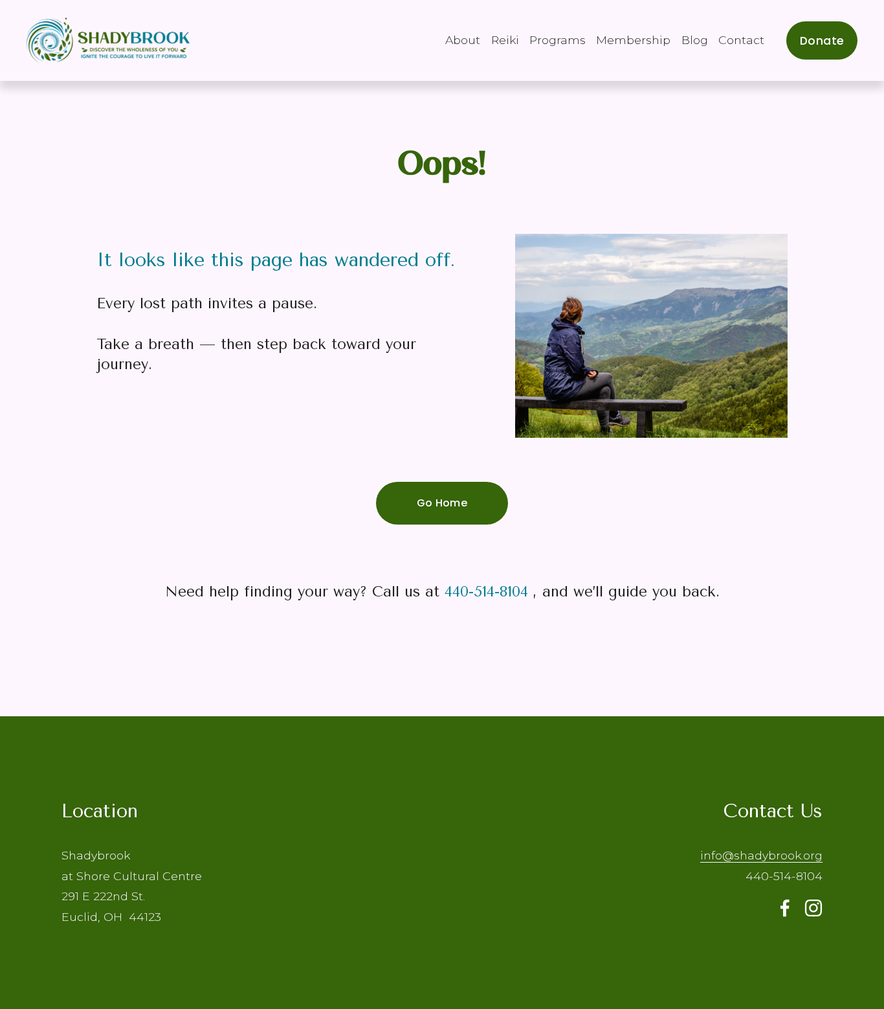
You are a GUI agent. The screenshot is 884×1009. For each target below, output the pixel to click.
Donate (822, 40)
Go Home (442, 502)
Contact (741, 40)
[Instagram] (813, 908)
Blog (694, 40)
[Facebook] (785, 908)
